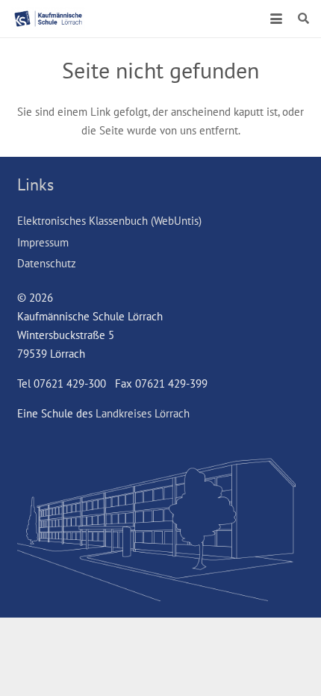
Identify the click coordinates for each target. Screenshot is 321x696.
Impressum (43, 242)
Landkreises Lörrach (143, 413)
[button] (276, 19)
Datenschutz (46, 263)
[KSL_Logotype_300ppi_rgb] (48, 18)
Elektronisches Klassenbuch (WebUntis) (109, 221)
